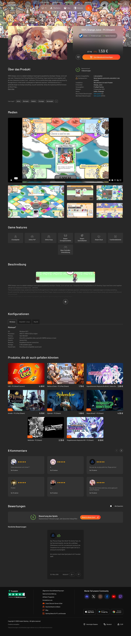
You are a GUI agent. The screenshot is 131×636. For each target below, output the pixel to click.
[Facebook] (107, 596)
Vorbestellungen (57, 2)
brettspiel (25, 101)
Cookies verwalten (13, 624)
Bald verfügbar (69, 2)
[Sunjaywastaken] (92, 462)
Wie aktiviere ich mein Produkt (103, 82)
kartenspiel (50, 101)
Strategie (101, 91)
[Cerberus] (53, 535)
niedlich (33, 101)
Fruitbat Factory (99, 87)
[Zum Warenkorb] (119, 3)
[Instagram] (100, 596)
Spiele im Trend (44, 2)
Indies (95, 91)
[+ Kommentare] (121, 450)
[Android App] (103, 611)
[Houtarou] (14, 482)
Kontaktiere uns (47, 600)
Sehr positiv (97, 93)
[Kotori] (53, 462)
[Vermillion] (92, 482)
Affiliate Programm (48, 597)
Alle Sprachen (119, 506)
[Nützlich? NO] (78, 574)
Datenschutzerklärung (49, 594)
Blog (78, 2)
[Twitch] (120, 596)
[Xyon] (53, 482)
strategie (41, 101)
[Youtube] (113, 596)
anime (18, 101)
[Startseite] (9, 4)
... (56, 101)
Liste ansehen (98, 76)
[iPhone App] (89, 611)
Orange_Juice (98, 85)
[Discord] (86, 596)
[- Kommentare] (116, 450)
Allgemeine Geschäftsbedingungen (53, 591)
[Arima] (14, 462)
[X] (93, 596)
